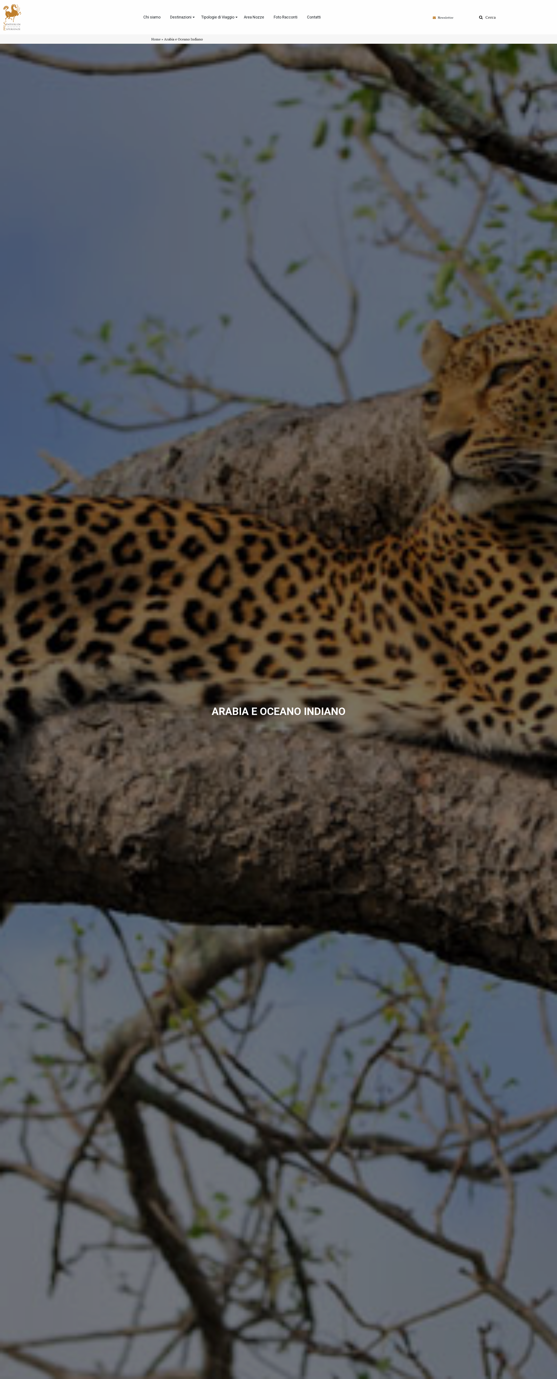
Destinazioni (180, 17)
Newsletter (444, 17)
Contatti (314, 17)
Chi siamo (152, 17)
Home (156, 39)
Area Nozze (254, 17)
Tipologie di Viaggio (217, 17)
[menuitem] (152, 17)
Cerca (489, 17)
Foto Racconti (285, 17)
